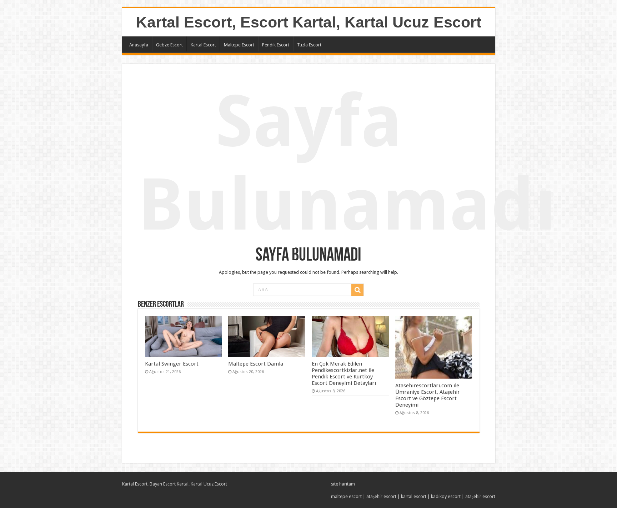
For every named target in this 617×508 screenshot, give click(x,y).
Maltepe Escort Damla (255, 364)
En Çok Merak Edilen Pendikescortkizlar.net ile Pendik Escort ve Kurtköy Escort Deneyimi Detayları (344, 373)
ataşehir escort (381, 496)
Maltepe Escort (239, 44)
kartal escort (413, 496)
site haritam (343, 484)
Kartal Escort (203, 44)
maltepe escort (346, 496)
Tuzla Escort (309, 44)
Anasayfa (138, 44)
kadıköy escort (446, 496)
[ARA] (357, 290)
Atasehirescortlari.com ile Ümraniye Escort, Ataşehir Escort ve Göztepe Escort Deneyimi (427, 395)
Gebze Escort (169, 44)
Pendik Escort (275, 44)
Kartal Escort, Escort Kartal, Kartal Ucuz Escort (308, 22)
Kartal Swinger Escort (172, 364)
